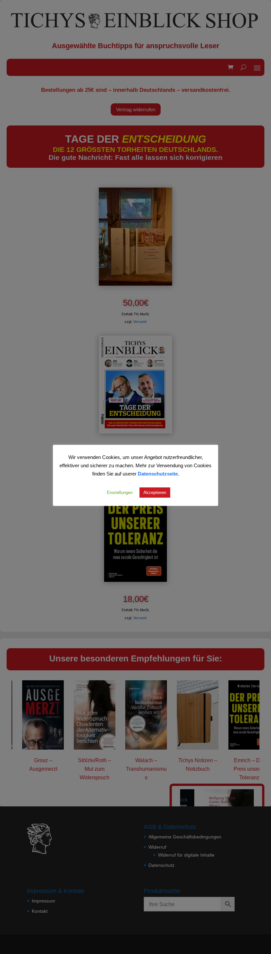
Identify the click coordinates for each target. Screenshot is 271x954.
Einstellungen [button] (120, 492)
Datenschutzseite (158, 473)
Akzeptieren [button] (154, 492)
